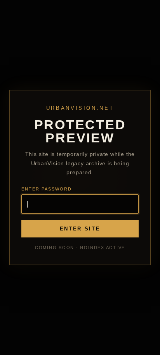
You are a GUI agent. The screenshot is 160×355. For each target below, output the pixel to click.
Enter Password (46, 189)
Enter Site (80, 229)
